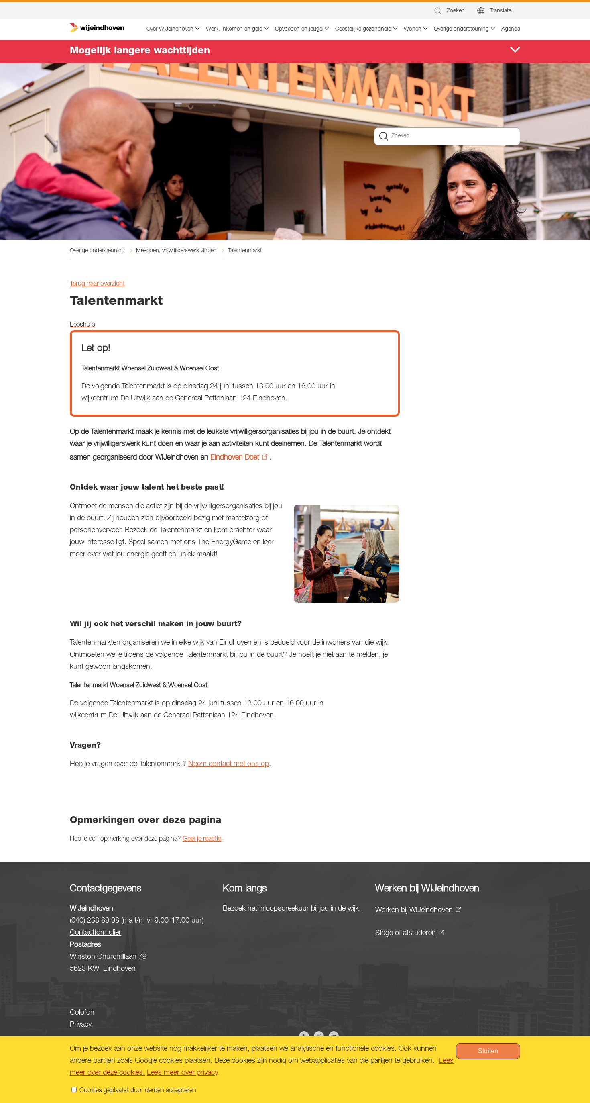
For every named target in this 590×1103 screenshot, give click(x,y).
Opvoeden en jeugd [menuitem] (299, 29)
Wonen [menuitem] (412, 29)
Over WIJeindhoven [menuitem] (169, 29)
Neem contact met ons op (228, 764)
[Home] (97, 27)
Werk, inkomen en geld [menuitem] (234, 29)
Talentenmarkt (245, 251)
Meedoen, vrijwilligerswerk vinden (176, 251)
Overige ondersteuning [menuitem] (461, 29)
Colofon (82, 1013)
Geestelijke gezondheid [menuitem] (363, 29)
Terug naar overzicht (97, 284)
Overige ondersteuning (97, 251)
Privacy (81, 1025)
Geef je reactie (202, 839)
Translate (500, 11)
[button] (449, 11)
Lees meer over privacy (182, 1073)
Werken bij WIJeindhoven (414, 910)
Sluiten (488, 1051)
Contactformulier (95, 933)
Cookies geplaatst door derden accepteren (137, 1091)
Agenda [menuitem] (510, 29)
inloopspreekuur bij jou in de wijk (309, 909)
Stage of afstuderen (405, 933)
